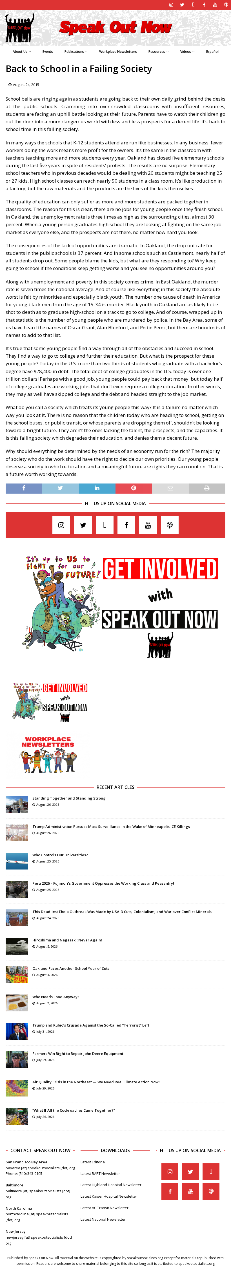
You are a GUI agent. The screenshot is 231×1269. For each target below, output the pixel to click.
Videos (185, 51)
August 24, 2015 (26, 84)
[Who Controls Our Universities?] (17, 861)
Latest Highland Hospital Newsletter (111, 1184)
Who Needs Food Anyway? (55, 996)
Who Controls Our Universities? (60, 854)
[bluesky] (193, 5)
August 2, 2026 (46, 1003)
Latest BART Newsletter (100, 1173)
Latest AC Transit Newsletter (104, 1207)
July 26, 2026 (45, 1116)
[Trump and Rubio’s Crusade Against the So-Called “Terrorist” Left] (17, 1031)
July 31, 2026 (45, 1031)
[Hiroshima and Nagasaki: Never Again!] (17, 946)
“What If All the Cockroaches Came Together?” (73, 1110)
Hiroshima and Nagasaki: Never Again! (67, 940)
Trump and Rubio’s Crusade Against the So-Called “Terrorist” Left (90, 1025)
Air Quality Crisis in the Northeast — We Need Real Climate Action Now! (96, 1081)
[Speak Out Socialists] (115, 43)
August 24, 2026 (47, 918)
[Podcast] (226, 5)
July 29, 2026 (45, 1060)
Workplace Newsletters (118, 51)
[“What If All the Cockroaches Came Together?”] (17, 1116)
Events (48, 51)
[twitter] (182, 5)
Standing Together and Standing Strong (69, 798)
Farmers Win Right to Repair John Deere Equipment (77, 1053)
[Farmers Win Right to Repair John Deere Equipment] (17, 1059)
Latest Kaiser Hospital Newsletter (109, 1196)
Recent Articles (115, 787)
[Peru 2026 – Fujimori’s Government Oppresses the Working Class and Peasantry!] (17, 889)
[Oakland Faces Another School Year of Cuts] (17, 974)
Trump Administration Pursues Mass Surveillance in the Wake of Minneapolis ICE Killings (111, 826)
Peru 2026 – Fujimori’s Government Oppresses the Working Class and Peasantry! (103, 883)
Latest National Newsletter (103, 1219)
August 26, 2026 (47, 804)
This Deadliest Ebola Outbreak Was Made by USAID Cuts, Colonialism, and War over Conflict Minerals (122, 911)
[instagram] (171, 5)
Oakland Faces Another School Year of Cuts (70, 968)
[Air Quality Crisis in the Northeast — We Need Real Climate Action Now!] (17, 1088)
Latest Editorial (93, 1161)
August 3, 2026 (46, 975)
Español (212, 51)
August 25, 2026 (47, 861)
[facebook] (204, 5)
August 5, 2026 (46, 946)
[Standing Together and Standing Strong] (17, 804)
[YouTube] (215, 5)
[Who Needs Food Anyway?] (17, 1003)
